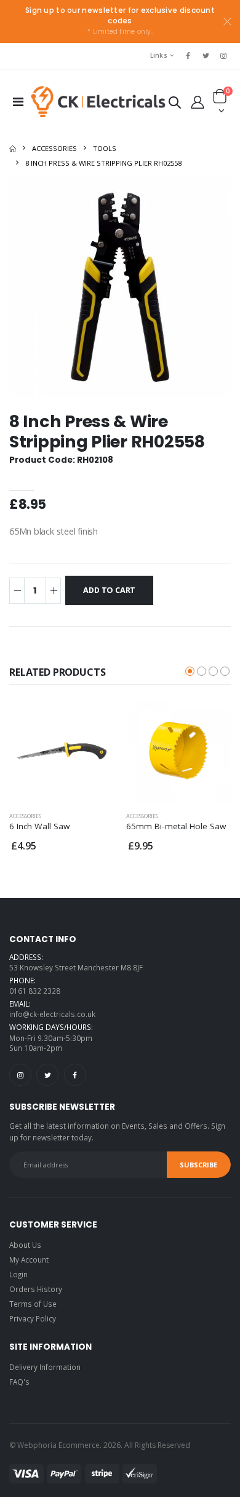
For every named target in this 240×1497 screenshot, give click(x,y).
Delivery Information (45, 1367)
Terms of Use (33, 1304)
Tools (104, 148)
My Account (29, 1259)
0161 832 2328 (34, 991)
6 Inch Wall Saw (39, 826)
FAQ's (19, 1382)
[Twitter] (47, 1075)
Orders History (35, 1289)
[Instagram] (20, 1075)
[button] (174, 104)
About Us (25, 1245)
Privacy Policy (32, 1318)
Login (18, 1274)
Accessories (54, 148)
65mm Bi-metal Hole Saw (176, 826)
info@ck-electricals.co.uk (52, 1014)
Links (158, 55)
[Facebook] (75, 1075)
